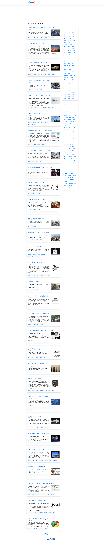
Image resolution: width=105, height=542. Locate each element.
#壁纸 (72, 77)
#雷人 (75, 59)
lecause (65, 183)
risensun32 (72, 160)
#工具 (69, 48)
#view (50, 460)
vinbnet (65, 146)
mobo (68, 129)
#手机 (69, 32)
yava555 (65, 148)
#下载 (69, 36)
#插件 (70, 83)
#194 (39, 254)
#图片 (73, 30)
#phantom (43, 254)
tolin (69, 169)
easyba (70, 185)
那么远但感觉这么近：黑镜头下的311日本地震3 (39, 150)
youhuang (69, 119)
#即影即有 (41, 512)
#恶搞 (69, 42)
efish (73, 150)
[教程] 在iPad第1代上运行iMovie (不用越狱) (38, 433)
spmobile (66, 135)
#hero (38, 211)
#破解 (38, 176)
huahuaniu (72, 171)
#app (29, 460)
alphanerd (66, 154)
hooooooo (66, 121)
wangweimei (70, 104)
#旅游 (65, 63)
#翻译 (47, 144)
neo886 (74, 175)
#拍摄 (49, 390)
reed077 (73, 162)
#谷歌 (73, 48)
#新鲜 (73, 98)
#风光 (65, 88)
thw (69, 162)
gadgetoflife (71, 117)
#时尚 (69, 94)
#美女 (65, 96)
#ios (44, 494)
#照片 (65, 67)
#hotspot (40, 494)
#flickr (65, 73)
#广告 (34, 176)
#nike (39, 74)
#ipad (42, 122)
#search (65, 83)
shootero (71, 164)
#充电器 (44, 107)
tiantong (65, 142)
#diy (65, 77)
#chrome (30, 342)
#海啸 (37, 89)
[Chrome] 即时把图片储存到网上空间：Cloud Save (40, 330)
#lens (33, 390)
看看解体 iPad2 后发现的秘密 (35, 263)
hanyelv (65, 109)
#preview (37, 256)
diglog (74, 119)
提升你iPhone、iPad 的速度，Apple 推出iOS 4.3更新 (41, 483)
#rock (47, 211)
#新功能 (46, 474)
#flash (69, 50)
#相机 (68, 77)
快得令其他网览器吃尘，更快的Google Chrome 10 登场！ (42, 519)
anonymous (73, 129)
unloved (70, 181)
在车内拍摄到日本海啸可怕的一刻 (36, 43)
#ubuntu (69, 88)
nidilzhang (70, 156)
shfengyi (65, 127)
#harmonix (42, 211)
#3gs (29, 494)
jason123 (65, 164)
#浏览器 (41, 357)
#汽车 (69, 96)
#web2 (65, 27)
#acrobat (34, 254)
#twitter (73, 54)
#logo (65, 54)
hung (75, 183)
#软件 (65, 34)
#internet (47, 407)
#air (42, 74)
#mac (34, 427)
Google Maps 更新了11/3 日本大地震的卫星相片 (39, 313)
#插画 (65, 79)
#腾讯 (65, 61)
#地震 (49, 37)
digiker (73, 138)
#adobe (29, 254)
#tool (75, 75)
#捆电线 (37, 427)
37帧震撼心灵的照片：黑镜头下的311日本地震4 (39, 80)
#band (51, 211)
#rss (73, 65)
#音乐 (65, 42)
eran (65, 129)
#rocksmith (56, 211)
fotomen (65, 113)
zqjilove (65, 133)
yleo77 (73, 169)
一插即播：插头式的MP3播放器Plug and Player (39, 95)
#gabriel (29, 74)
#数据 (53, 37)
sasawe (65, 162)
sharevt (65, 150)
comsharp (66, 111)
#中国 (46, 37)
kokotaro (71, 173)
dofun (65, 177)
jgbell (70, 158)
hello (74, 140)
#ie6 (43, 407)
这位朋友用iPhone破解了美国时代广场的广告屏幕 (40, 167)
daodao (70, 142)
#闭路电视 (34, 226)
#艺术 (53, 74)
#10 (34, 474)
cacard (71, 111)
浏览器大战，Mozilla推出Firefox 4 (36, 466)
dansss (69, 131)
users (53, 538)
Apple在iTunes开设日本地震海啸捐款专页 (38, 296)
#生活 (49, 107)
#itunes (34, 307)
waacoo (65, 152)
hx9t (69, 150)
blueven (69, 175)
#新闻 (69, 98)
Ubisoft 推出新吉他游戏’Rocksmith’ (36, 199)
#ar (29, 107)
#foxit (29, 256)
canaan (65, 131)
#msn (29, 144)
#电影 (70, 56)
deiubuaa (71, 152)
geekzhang (66, 106)
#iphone (46, 122)
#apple (29, 122)
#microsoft (30, 409)
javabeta (72, 179)
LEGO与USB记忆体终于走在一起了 (36, 182)
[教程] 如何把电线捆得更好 (34, 416)
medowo (70, 133)
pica (71, 140)
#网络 (65, 98)
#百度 (65, 46)
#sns (65, 65)
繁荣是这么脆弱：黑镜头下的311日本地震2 (38, 232)
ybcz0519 (71, 109)
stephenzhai (66, 144)
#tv (36, 494)
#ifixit (34, 275)
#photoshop (66, 71)
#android (70, 73)
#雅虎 (73, 85)
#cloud (34, 342)
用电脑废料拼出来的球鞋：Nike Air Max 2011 (39, 62)
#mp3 (32, 107)
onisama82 (66, 179)
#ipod (29, 124)
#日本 (33, 89)
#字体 (65, 90)
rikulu (70, 125)
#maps (34, 37)
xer (71, 167)
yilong (74, 131)
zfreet (75, 156)
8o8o (74, 148)
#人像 (74, 52)
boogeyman (66, 160)
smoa (65, 156)
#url (29, 357)
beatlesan (71, 183)
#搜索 (69, 46)
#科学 (74, 50)
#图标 (72, 61)
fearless (69, 123)
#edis (42, 37)
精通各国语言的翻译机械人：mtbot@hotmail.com (40, 130)
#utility (51, 443)
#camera (41, 390)
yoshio (73, 146)
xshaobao (72, 154)
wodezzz (66, 125)
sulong (65, 123)
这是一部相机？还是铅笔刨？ (35, 378)
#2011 (29, 211)
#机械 (43, 144)
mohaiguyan (70, 177)
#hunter (32, 357)
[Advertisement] (52, 14)
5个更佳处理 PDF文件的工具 (35, 246)
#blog (75, 38)
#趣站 (70, 69)
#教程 (47, 342)
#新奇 (73, 94)
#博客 (65, 40)
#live (69, 81)
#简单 (53, 107)
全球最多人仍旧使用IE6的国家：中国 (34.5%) (39, 396)
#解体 (49, 275)
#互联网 (38, 144)
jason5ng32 (66, 171)
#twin (29, 390)
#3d (68, 67)
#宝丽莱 (45, 512)
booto (69, 138)
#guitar (33, 211)
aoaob (74, 167)
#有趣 (73, 96)
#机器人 (73, 92)
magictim (72, 121)
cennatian (66, 187)
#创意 (37, 357)
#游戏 (45, 357)
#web (65, 48)
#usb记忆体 (34, 193)
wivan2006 (66, 140)
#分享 (73, 46)
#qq (72, 42)
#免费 (73, 36)
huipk (70, 148)
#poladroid (30, 512)
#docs (43, 342)
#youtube (66, 69)
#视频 (73, 32)
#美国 (65, 85)
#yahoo (74, 83)
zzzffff (65, 138)
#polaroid (35, 512)
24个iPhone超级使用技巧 (34, 114)
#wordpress (66, 44)
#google (29, 37)
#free (33, 256)
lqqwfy (70, 127)
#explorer (52, 407)
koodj (71, 144)
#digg (71, 75)
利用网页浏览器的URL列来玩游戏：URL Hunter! (39, 349)
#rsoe (38, 37)
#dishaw (34, 74)
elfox (70, 146)
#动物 (65, 52)
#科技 (73, 79)
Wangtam (66, 158)
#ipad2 (41, 275)
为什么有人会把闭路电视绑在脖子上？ (37, 218)
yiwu (75, 133)
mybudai (65, 181)
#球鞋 (49, 74)
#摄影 (69, 30)
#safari (33, 124)
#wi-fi (45, 275)
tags (51, 538)
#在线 (69, 54)
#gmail (68, 65)
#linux (71, 59)
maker (74, 135)
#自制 (41, 176)
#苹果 (74, 40)
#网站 (74, 34)
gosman (65, 185)
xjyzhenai (66, 117)
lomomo (70, 115)
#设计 (53, 390)
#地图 (65, 94)
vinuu (75, 127)
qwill (65, 119)
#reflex (37, 390)
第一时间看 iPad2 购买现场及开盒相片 (37, 363)
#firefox (34, 407)
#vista (72, 81)
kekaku (65, 169)
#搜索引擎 (66, 59)
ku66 (70, 187)
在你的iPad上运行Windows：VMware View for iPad (41, 449)
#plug (36, 107)
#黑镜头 (41, 89)
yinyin (65, 104)
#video (73, 90)
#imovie (34, 443)
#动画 (72, 67)
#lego (29, 193)
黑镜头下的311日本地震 (33, 281)
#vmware (46, 460)
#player (40, 107)
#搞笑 (69, 63)
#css (69, 61)
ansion (65, 175)
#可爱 (39, 193)
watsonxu (71, 113)
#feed (69, 92)
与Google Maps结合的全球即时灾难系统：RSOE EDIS (41, 27)
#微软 (71, 38)
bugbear (65, 115)
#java (42, 528)
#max (45, 74)
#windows (34, 144)
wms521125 (66, 167)
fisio (70, 135)
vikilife (71, 106)
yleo (75, 115)
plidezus (65, 173)
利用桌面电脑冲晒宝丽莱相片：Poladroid (38, 500)
